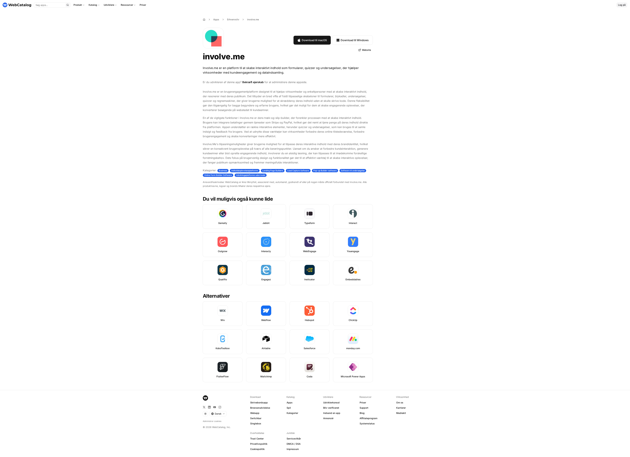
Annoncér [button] (328, 418)
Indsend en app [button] (331, 413)
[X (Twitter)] (204, 407)
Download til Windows (355, 40)
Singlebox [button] (255, 423)
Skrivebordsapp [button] (259, 402)
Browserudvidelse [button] (260, 407)
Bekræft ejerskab (253, 82)
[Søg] (67, 5)
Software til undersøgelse (353, 170)
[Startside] (17, 5)
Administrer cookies (212, 421)
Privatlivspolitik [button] (258, 443)
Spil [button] (289, 407)
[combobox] (218, 413)
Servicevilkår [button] (294, 438)
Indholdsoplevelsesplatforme (244, 170)
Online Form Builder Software (218, 175)
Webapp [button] (254, 413)
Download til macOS (314, 40)
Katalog (93, 4)
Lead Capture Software (298, 170)
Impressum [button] (293, 449)
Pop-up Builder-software (325, 170)
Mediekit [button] (401, 413)
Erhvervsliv (233, 19)
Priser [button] (363, 402)
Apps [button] (290, 402)
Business (223, 170)
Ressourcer (127, 4)
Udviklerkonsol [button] (331, 402)
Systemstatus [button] (367, 423)
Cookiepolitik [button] (257, 449)
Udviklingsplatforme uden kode (250, 175)
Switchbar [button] (255, 418)
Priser (143, 4)
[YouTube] (214, 407)
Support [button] (364, 407)
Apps (216, 19)
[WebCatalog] (205, 398)
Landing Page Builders (272, 170)
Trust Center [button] (257, 438)
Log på (622, 4)
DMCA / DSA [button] (294, 443)
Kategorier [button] (292, 413)
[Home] (204, 19)
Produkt (78, 4)
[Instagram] (220, 407)
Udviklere (109, 4)
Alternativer (216, 296)
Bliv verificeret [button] (331, 407)
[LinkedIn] (209, 407)
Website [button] (366, 50)
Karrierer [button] (401, 407)
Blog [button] (362, 413)
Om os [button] (399, 402)
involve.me (253, 19)
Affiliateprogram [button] (368, 418)
